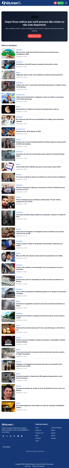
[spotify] (21, 436)
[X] (7, 436)
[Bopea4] (11, 3)
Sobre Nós (27, 466)
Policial (53, 430)
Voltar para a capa (34, 36)
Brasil (36, 435)
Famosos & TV (39, 433)
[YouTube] (18, 436)
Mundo (53, 435)
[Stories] (55, 3)
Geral (36, 441)
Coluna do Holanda (56, 427)
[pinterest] (14, 436)
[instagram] (10, 436)
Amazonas (38, 430)
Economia (38, 438)
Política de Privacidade (38, 466)
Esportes (53, 438)
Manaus (53, 433)
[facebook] (3, 436)
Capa (36, 427)
